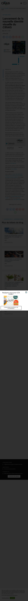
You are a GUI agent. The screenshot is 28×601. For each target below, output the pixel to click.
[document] (14, 300)
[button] (26, 292)
